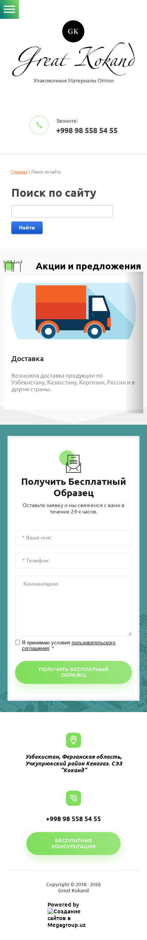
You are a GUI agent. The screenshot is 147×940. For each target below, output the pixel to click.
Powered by (63, 904)
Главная (19, 172)
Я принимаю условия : (68, 645)
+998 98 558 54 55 (87, 130)
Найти (27, 228)
